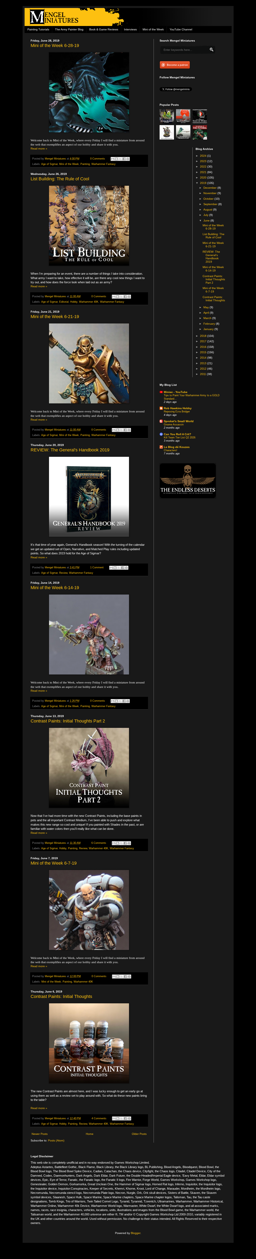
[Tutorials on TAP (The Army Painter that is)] (200, 138)
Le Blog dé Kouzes (177, 447)
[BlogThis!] (116, 159)
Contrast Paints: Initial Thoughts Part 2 (68, 720)
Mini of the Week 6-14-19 (55, 587)
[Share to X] (120, 159)
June (206, 220)
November (210, 193)
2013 (203, 363)
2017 (203, 341)
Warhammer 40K (88, 301)
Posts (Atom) (56, 1140)
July (206, 214)
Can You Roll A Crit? (177, 434)
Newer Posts (40, 1133)
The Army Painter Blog (69, 29)
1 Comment (97, 567)
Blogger (135, 1233)
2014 (203, 357)
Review (63, 573)
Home (89, 1133)
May (206, 307)
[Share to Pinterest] (128, 159)
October (208, 198)
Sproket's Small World (179, 421)
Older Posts (139, 1133)
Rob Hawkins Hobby (178, 408)
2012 (203, 368)
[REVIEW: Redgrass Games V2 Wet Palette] (184, 122)
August (208, 209)
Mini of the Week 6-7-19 (54, 863)
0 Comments (97, 158)
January (208, 329)
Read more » (39, 148)
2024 (203, 155)
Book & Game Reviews (103, 29)
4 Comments (99, 1118)
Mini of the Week (153, 29)
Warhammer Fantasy (103, 164)
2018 (203, 335)
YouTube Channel (181, 29)
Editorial (64, 301)
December (210, 187)
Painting (85, 164)
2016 (203, 346)
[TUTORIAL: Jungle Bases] (167, 122)
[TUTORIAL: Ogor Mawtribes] (167, 138)
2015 (203, 352)
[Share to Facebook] (124, 159)
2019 (203, 183)
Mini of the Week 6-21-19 (55, 316)
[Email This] (113, 159)
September (210, 204)
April (206, 312)
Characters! (170, 450)
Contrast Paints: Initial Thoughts (61, 996)
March (207, 318)
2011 (203, 374)
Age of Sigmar (49, 164)
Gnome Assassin (174, 424)
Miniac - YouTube (175, 392)
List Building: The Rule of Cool (60, 178)
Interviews (130, 29)
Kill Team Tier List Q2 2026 (179, 437)
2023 (203, 161)
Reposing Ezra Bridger (177, 411)
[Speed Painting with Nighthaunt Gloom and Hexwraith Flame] (184, 138)
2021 (203, 172)
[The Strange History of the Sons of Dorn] (200, 122)
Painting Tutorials (38, 29)
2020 (203, 177)
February (209, 323)
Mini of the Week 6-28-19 (55, 45)
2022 (203, 166)
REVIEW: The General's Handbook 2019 (70, 449)
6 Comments (98, 843)
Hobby (73, 301)
